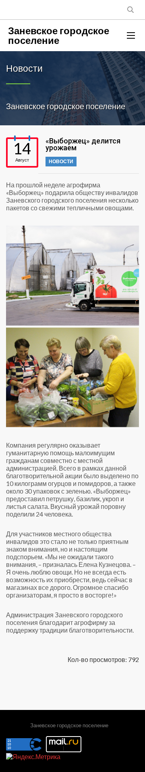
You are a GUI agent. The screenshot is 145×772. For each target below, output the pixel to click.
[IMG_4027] (72, 378)
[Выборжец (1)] (72, 276)
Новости (61, 161)
